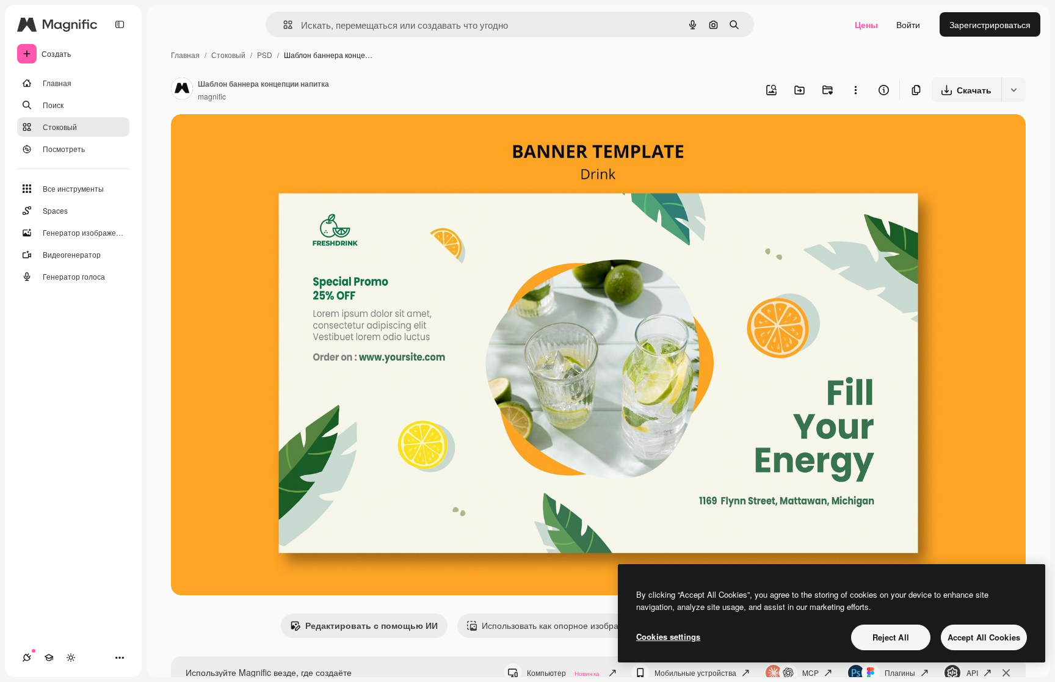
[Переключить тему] (71, 657)
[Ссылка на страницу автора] (182, 90)
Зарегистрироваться (990, 24)
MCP (810, 672)
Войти (908, 24)
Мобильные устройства (695, 672)
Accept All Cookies (984, 637)
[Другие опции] (855, 90)
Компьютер (563, 672)
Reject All (890, 637)
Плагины (900, 672)
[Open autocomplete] (283, 24)
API (972, 672)
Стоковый (228, 54)
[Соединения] (27, 657)
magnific (212, 96)
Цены (866, 24)
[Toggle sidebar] (119, 24)
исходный (253, 137)
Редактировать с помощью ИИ (371, 625)
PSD (264, 54)
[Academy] (49, 657)
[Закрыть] (1006, 673)
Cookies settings (668, 636)
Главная (185, 54)
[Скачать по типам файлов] (1013, 90)
